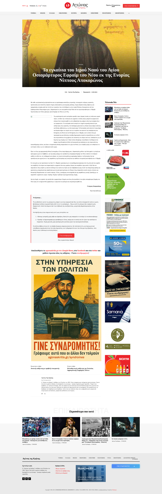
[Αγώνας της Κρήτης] (35, 385)
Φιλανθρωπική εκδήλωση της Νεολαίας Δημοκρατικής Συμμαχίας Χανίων (80, 369)
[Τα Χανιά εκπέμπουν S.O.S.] (109, 135)
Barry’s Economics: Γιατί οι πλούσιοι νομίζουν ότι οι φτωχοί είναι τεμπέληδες (122, 117)
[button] (34, 6)
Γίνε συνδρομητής (66, 235)
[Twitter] (45, 393)
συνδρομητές (83, 253)
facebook (81, 251)
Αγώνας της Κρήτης (73, 92)
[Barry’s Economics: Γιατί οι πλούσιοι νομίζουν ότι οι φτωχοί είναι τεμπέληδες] (109, 118)
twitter (94, 251)
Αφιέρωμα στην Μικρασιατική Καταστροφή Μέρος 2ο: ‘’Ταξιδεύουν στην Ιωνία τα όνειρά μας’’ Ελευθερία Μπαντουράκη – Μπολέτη (122, 126)
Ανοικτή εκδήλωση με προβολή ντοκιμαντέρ (45, 368)
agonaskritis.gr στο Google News (59, 251)
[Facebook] (42, 393)
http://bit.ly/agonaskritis (46, 380)
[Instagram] (23, 478)
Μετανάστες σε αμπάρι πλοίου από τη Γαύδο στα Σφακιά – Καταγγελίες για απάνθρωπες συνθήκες (35, 440)
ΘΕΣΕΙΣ (81, 64)
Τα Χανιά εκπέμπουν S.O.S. (121, 135)
